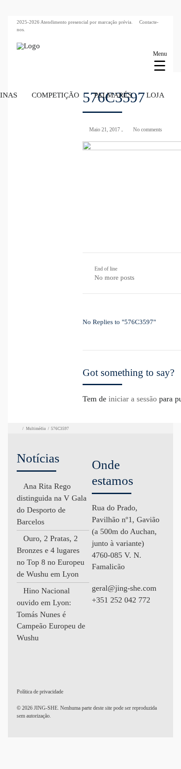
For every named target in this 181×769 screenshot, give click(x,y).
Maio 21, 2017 (104, 129)
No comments (147, 129)
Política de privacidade (40, 692)
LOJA (155, 95)
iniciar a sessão (133, 398)
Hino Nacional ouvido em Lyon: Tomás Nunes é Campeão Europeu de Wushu (51, 614)
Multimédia (36, 428)
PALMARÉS (113, 95)
